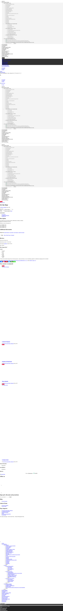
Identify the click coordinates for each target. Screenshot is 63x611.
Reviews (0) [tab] (4, 216)
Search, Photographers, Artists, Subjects (6, 73)
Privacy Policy (4, 565)
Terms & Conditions (5, 564)
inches (1, 249)
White (7, 235)
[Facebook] (1, 261)
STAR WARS (8, 606)
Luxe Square (11, 232)
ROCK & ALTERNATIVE (20, 260)
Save (1, 201)
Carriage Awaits (5, 518)
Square (33, 260)
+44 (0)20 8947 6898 (5, 65)
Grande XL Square (21, 232)
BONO (5, 260)
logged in (5, 243)
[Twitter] (9, 261)
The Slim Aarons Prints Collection (8, 343)
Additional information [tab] (5, 215)
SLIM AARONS (8, 605)
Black (5, 235)
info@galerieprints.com (5, 66)
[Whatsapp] (14, 261)
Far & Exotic (4, 573)
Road (15, 260)
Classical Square (6, 232)
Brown (9, 235)
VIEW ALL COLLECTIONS (10, 604)
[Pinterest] (6, 261)
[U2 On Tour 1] (2, 202)
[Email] (11, 261)
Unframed (12, 235)
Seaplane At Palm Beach (7, 361)
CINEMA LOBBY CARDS (10, 608)
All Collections (4, 602)
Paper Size (1, 209)
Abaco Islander (5, 440)
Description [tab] (4, 214)
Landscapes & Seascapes (6, 570)
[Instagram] (4, 261)
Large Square (16, 232)
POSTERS (7, 607)
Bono (7, 260)
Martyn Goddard (3, 207)
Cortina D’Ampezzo (6, 341)
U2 (25, 260)
